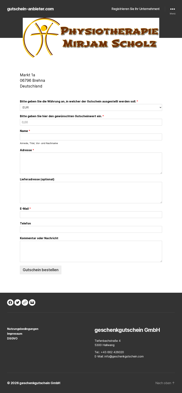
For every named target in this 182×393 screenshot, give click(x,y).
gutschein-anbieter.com (30, 9)
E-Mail (25, 208)
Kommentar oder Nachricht (39, 238)
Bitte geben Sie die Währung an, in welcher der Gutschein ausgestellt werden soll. (79, 101)
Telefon (25, 223)
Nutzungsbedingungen (22, 329)
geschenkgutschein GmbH (39, 383)
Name (25, 131)
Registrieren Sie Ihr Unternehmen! (136, 9)
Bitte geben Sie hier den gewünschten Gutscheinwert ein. (62, 116)
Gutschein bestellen (40, 270)
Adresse (27, 150)
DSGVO (12, 338)
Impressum (14, 333)
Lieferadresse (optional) (37, 179)
